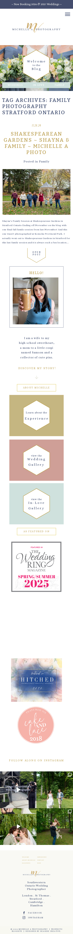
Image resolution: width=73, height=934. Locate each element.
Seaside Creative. (50, 931)
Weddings (15, 85)
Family (60, 85)
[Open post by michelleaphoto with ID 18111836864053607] (54, 789)
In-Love (38, 85)
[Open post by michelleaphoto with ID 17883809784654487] (18, 826)
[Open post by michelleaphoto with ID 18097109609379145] (18, 789)
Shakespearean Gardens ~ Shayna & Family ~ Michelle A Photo (37, 143)
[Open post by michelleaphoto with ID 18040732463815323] (54, 826)
